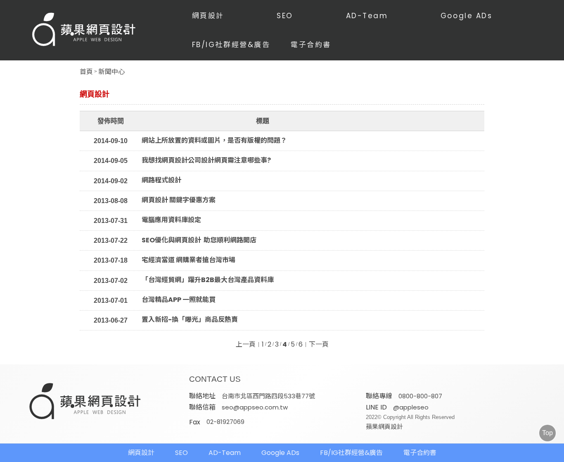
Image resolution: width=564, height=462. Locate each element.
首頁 (86, 72)
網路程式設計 (161, 180)
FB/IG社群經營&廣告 (231, 45)
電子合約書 (311, 45)
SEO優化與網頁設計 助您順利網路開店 (199, 240)
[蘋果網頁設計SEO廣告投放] (84, 30)
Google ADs (467, 16)
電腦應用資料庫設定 (171, 220)
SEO (285, 16)
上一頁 (246, 344)
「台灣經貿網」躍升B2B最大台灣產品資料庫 (208, 280)
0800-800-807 (420, 396)
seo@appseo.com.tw (255, 407)
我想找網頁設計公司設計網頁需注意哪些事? (206, 160)
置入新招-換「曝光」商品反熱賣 (190, 319)
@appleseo (411, 407)
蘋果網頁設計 (384, 427)
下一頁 (319, 344)
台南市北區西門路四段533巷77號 (268, 396)
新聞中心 (111, 72)
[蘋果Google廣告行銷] (85, 402)
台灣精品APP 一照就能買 (179, 300)
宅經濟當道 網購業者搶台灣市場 (188, 260)
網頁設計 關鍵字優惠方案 (179, 200)
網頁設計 (208, 16)
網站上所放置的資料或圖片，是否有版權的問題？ (214, 140)
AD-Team (367, 16)
